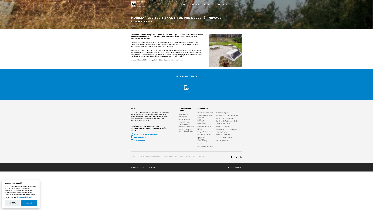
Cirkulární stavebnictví (205, 113)
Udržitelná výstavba (223, 135)
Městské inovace (184, 122)
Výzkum (195, 5)
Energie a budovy (184, 119)
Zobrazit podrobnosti (24, 197)
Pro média (140, 157)
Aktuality (200, 157)
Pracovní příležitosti (154, 157)
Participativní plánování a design (227, 121)
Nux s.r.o (239, 167)
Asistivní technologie (223, 124)
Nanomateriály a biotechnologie (227, 115)
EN (231, 5)
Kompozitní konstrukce (205, 132)
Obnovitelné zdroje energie (225, 118)
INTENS (199, 129)
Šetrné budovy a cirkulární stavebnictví (186, 125)
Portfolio (222, 5)
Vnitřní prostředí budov (224, 137)
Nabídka (208, 5)
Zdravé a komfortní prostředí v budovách (186, 130)
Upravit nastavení (12, 203)
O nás (184, 5)
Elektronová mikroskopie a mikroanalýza (202, 121)
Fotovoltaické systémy (205, 126)
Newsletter (168, 157)
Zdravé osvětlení (222, 140)
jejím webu (180, 60)
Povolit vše (29, 203)
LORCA (199, 143)
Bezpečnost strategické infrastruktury (202, 139)
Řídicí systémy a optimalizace (226, 129)
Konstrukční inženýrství (205, 134)
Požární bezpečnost (223, 126)
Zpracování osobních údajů (185, 157)
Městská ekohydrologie (205, 146)
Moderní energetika (222, 113)
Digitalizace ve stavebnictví (184, 115)
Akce (133, 157)
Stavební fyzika (221, 132)
